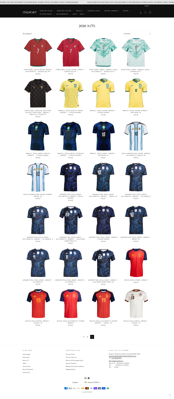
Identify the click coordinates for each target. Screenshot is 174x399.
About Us (26, 360)
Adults (79, 11)
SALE (75, 14)
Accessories (62, 14)
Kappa (126, 11)
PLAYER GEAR (46, 14)
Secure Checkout (71, 363)
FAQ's (24, 363)
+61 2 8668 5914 (116, 358)
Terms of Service (71, 357)
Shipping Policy (70, 369)
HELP (82, 14)
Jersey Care (26, 366)
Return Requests (28, 369)
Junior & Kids (94, 11)
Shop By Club (46, 11)
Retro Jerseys (112, 11)
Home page (26, 354)
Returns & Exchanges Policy (74, 360)
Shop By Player (64, 11)
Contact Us (26, 372)
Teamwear (26, 357)
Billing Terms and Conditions (75, 366)
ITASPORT (30, 12)
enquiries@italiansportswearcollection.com (122, 356)
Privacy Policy (70, 354)
